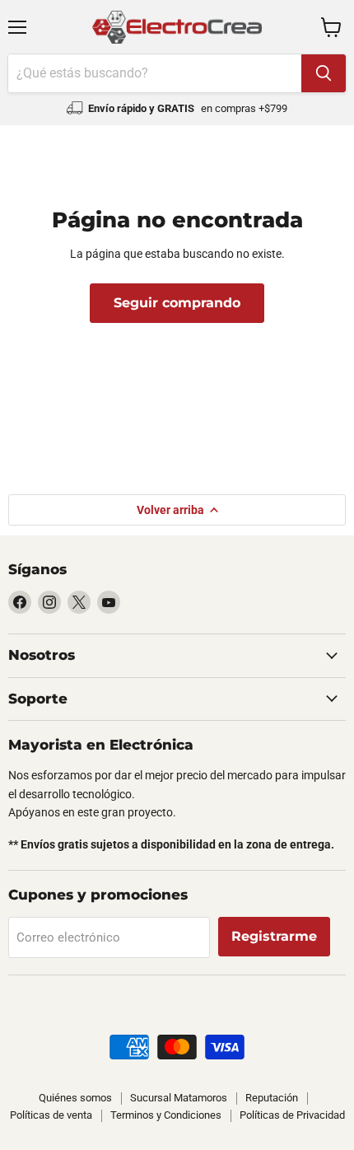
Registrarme (274, 936)
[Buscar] (323, 73)
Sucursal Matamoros (178, 1098)
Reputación (271, 1098)
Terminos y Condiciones (165, 1115)
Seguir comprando (177, 303)
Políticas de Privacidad (292, 1115)
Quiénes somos (75, 1098)
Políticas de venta (51, 1115)
